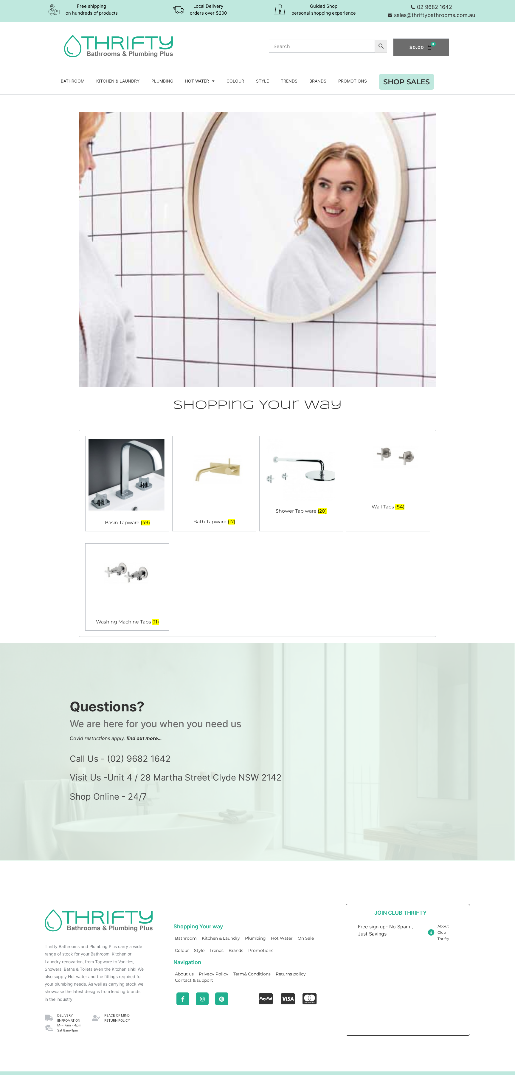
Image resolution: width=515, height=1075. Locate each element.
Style (262, 80)
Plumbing (162, 80)
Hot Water (197, 80)
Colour (235, 80)
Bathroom (72, 80)
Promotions (352, 80)
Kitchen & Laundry (117, 80)
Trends (289, 80)
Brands (317, 80)
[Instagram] (202, 998)
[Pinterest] (221, 998)
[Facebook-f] (182, 998)
